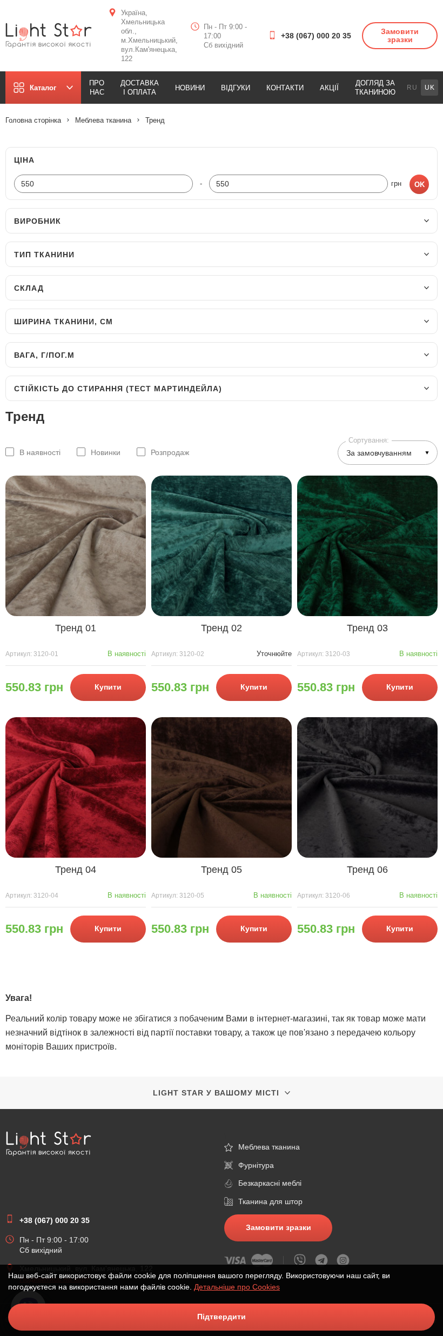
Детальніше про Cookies (237, 1286)
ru (412, 87)
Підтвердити (221, 1316)
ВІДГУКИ (235, 88)
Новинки (105, 452)
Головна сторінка (33, 120)
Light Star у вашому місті (216, 1092)
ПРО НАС (96, 87)
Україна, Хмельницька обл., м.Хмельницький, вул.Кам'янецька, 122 (149, 36)
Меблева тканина (103, 120)
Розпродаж (170, 452)
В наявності (40, 452)
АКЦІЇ (329, 88)
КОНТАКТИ (285, 88)
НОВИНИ (190, 88)
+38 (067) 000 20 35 (316, 35)
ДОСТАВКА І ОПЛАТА (139, 87)
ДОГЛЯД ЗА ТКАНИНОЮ (375, 87)
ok (419, 185)
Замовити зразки (400, 35)
